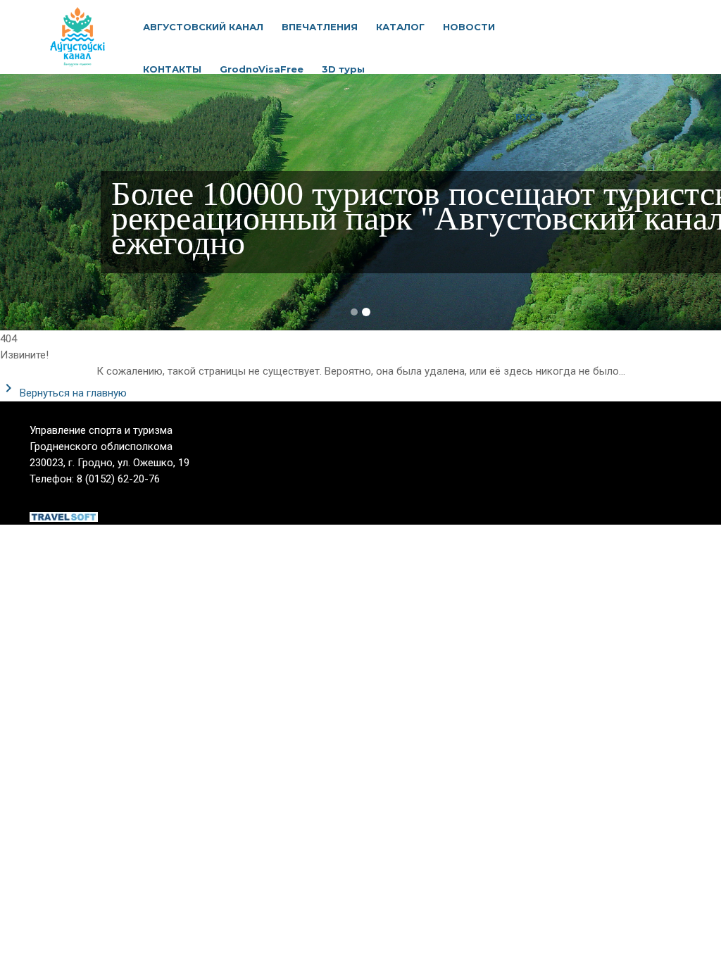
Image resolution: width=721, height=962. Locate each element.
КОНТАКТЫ (172, 69)
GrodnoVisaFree (261, 69)
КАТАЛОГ (400, 26)
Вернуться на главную (72, 393)
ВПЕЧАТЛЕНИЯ (320, 26)
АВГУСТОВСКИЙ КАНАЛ (203, 26)
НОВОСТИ (469, 26)
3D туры (343, 69)
